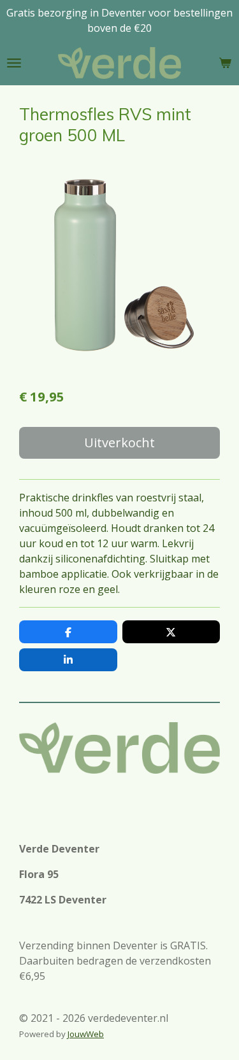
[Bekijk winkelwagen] (225, 63)
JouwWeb (86, 1034)
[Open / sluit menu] (14, 63)
